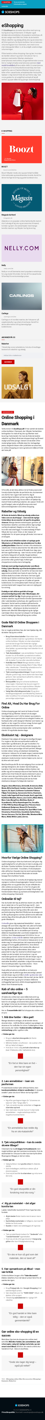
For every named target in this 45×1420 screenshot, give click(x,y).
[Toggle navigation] (41, 12)
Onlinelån (5, 923)
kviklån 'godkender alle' (32, 975)
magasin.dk (7, 218)
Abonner (8, 362)
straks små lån (17, 938)
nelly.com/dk (8, 269)
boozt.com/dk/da (9, 170)
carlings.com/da (10, 317)
